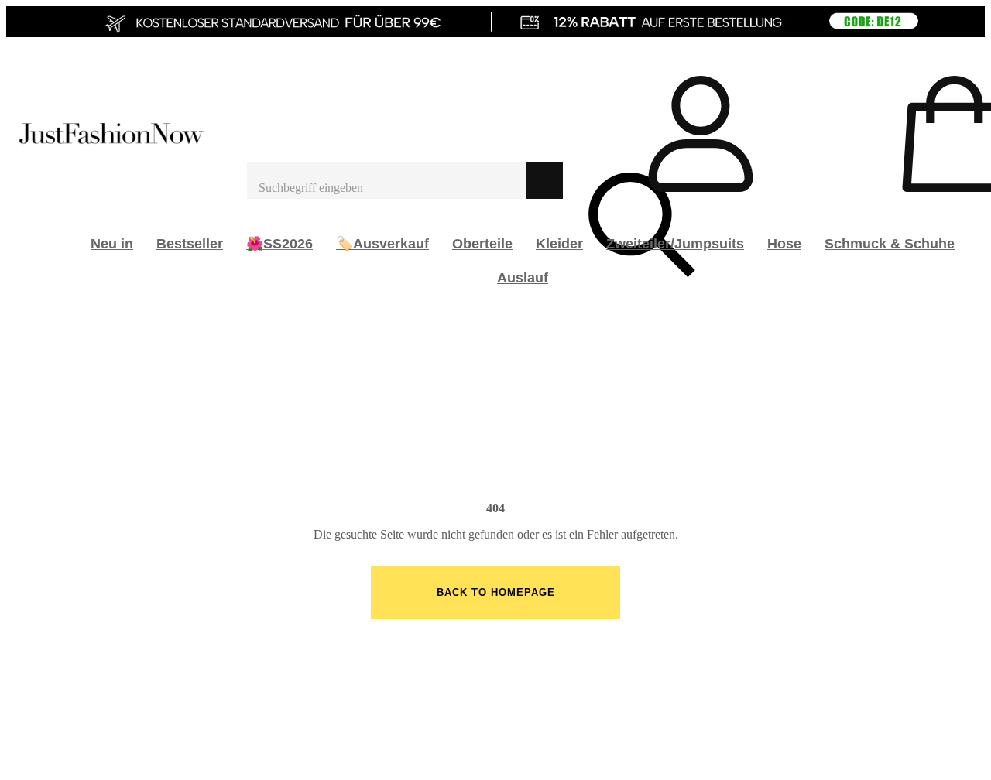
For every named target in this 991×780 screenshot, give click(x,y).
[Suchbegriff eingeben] (386, 180)
